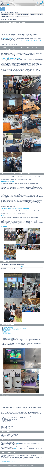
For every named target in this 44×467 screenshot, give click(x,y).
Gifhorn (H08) (38, 40)
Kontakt (28, 465)
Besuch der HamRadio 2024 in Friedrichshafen (37, 14)
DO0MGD (30, 41)
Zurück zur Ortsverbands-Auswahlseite (9, 19)
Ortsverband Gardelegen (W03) (8, 14)
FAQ (34, 465)
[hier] (18, 443)
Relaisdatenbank (12, 43)
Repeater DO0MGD (5, 16)
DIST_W (15, 448)
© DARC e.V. (10, 465)
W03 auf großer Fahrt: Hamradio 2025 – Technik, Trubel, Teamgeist (22, 14)
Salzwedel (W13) (20, 40)
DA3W (22, 266)
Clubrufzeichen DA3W (6, 31)
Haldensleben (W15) (5, 41)
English (31, 465)
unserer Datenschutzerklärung (29, 1)
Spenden (18, 16)
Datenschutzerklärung (22, 465)
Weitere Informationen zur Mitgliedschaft (9, 461)
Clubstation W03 (6, 30)
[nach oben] (42, 465)
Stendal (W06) (26, 40)
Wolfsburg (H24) (32, 40)
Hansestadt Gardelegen (7, 38)
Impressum (15, 465)
